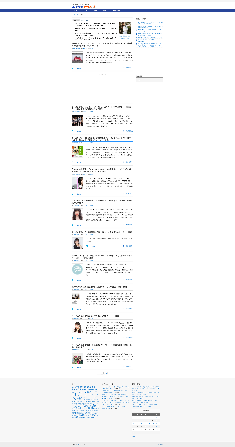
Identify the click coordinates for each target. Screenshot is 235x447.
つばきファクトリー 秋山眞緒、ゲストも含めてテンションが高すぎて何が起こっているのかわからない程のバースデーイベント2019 (115, 396)
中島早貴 (87, 401)
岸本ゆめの (83, 408)
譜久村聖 (86, 415)
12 (141, 423)
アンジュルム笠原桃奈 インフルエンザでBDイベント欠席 (95, 316)
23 (157, 426)
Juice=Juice (77, 389)
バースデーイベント (88, 397)
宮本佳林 (89, 404)
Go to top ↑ (160, 444)
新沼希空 (92, 408)
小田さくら (77, 406)
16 (157, 423)
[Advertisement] (102, 88)
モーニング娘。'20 (80, 401)
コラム (95, 10)
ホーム (76, 10)
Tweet (79, 68)
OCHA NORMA (88, 389)
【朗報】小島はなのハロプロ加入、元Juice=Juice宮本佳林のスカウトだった (150, 34)
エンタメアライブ (80, 444)
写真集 (74, 404)
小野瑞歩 (84, 406)
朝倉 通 (91, 48)
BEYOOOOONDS (87, 387)
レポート (105, 10)
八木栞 (97, 401)
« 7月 (133, 436)
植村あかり (78, 411)
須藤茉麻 (91, 417)
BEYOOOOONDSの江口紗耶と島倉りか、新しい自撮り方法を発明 (99, 287)
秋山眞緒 (80, 415)
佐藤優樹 (92, 401)
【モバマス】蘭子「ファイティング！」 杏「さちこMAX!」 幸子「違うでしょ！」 (150, 23)
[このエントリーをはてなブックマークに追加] (72, 68)
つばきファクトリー (84, 393)
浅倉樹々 (90, 410)
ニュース (85, 10)
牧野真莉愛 (83, 413)
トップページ (75, 14)
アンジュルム (90, 394)
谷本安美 (93, 415)
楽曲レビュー (116, 10)
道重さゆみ (79, 417)
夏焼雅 (84, 404)
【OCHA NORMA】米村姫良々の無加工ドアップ (150, 37)
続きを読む (129, 67)
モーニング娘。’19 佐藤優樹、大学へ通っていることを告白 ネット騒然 (102, 232)
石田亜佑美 (95, 413)
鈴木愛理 (86, 417)
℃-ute (95, 389)
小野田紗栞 (92, 406)
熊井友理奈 (76, 413)
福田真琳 (74, 415)
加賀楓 (80, 404)
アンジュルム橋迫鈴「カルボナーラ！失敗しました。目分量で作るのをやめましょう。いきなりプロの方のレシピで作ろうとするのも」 (150, 45)
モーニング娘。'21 (88, 399)
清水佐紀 (96, 410)
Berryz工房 (75, 387)
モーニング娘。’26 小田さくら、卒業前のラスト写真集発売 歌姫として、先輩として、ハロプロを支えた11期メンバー (125, 37)
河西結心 (83, 410)
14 (149, 423)
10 (133, 423)
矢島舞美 (89, 413)
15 (153, 423)
